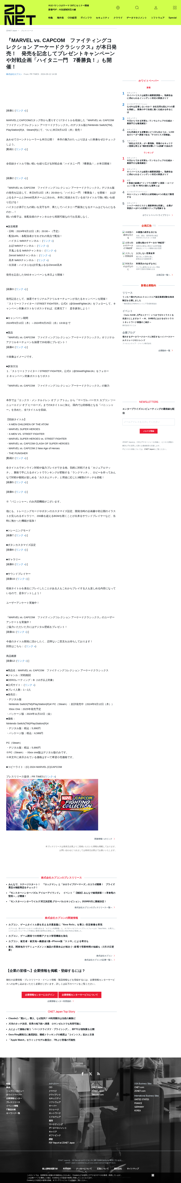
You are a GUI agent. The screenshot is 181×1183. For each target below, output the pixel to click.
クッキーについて (84, 1168)
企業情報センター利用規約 (59, 1001)
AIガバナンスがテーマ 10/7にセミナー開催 (68, 5)
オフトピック (55, 1135)
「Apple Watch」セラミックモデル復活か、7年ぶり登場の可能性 (41, 1040)
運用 (51, 1120)
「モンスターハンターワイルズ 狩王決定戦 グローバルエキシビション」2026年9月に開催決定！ (57, 901)
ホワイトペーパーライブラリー (156, 215)
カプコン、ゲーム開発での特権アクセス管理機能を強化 (38, 936)
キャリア (53, 1131)
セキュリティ (102, 18)
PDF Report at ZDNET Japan (62, 1143)
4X (93, 1083)
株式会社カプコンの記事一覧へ (98, 960)
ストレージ (54, 1109)
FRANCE (138, 1103)
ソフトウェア (158, 18)
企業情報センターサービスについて (80, 995)
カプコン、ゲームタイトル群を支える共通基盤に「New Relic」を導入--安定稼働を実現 (55, 924)
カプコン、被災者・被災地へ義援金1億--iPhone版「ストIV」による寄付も (48, 941)
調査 (51, 1139)
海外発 (60, 18)
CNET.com (139, 1087)
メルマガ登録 (148, 431)
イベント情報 (12, 1106)
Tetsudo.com (98, 1094)
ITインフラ (86, 18)
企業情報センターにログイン (39, 995)
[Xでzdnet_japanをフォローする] (90, 1074)
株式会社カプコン (14, 74)
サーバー (53, 1106)
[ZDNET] (25, 12)
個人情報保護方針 (50, 1168)
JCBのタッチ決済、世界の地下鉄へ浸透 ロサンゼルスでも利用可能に (44, 1023)
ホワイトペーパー (14, 1094)
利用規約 (67, 1168)
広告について (103, 1168)
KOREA (137, 1110)
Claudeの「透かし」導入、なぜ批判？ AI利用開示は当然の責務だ (42, 1018)
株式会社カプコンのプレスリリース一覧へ (93, 907)
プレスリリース (27, 31)
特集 (50, 18)
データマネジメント (137, 18)
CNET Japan (149, 449)
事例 (8, 1087)
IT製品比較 (11, 1109)
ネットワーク (55, 1113)
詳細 (73, 1180)
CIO (50, 1087)
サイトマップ (133, 1168)
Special (172, 18)
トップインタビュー (15, 1091)
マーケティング (56, 1124)
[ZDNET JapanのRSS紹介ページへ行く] (98, 1074)
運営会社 (118, 1168)
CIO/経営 (72, 18)
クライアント (55, 1094)
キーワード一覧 (13, 1113)
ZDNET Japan (11, 31)
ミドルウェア (55, 1117)
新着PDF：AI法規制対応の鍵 (62, 9)
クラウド (118, 18)
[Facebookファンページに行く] (82, 1074)
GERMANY (139, 1107)
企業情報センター (14, 1098)
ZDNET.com (140, 1091)
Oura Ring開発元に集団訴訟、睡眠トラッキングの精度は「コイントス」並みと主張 (51, 1034)
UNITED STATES (141, 1099)
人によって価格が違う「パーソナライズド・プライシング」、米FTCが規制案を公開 (51, 1029)
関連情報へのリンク (103, 839)
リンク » (20, 110)
